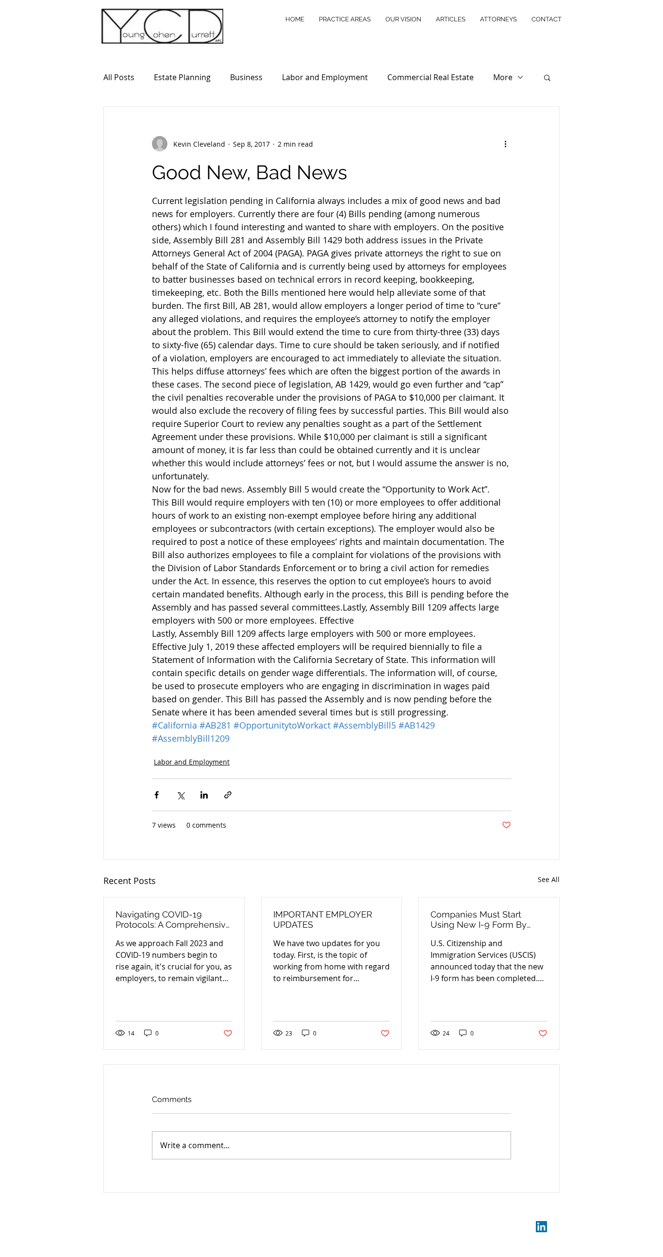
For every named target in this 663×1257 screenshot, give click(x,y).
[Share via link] (227, 794)
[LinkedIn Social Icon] (541, 1226)
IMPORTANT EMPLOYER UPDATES (322, 919)
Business (246, 77)
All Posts (118, 77)
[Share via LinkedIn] (204, 794)
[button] (547, 77)
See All (549, 879)
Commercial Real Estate (430, 77)
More (503, 77)
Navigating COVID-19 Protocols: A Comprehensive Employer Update (173, 919)
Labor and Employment (325, 77)
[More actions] (505, 144)
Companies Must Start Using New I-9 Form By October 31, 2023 (479, 919)
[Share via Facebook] (156, 794)
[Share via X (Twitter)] (180, 794)
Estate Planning (182, 77)
